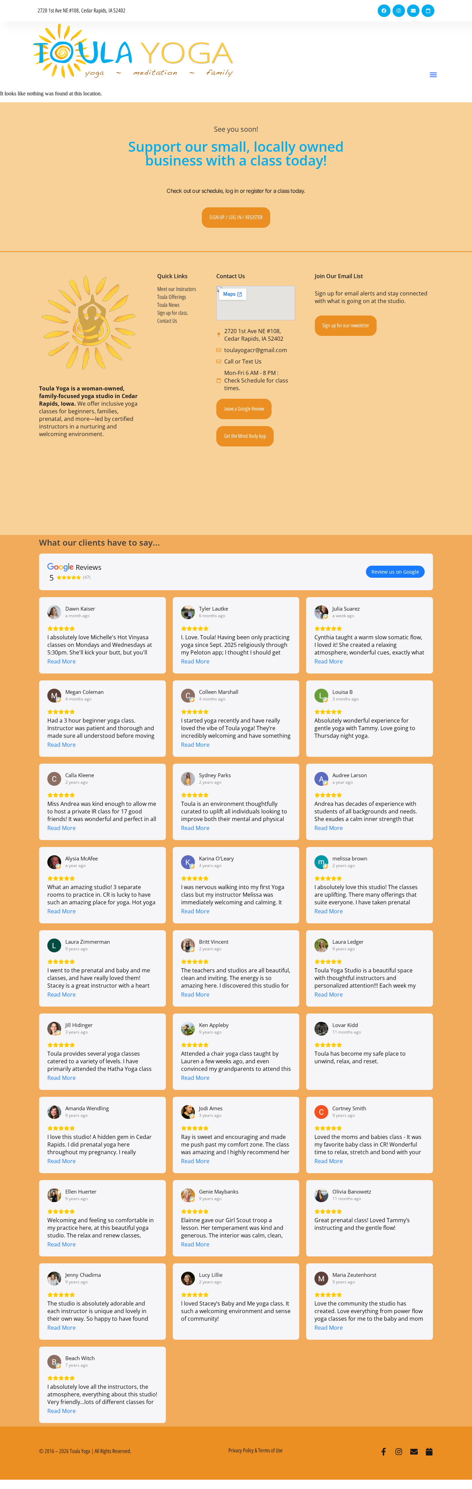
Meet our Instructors (176, 289)
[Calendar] (428, 10)
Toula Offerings (171, 297)
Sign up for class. (172, 313)
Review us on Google (395, 571)
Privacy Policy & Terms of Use (255, 1450)
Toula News (168, 305)
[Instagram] (399, 10)
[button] (433, 74)
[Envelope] (413, 10)
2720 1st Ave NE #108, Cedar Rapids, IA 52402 (81, 10)
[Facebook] (384, 10)
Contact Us (167, 321)
